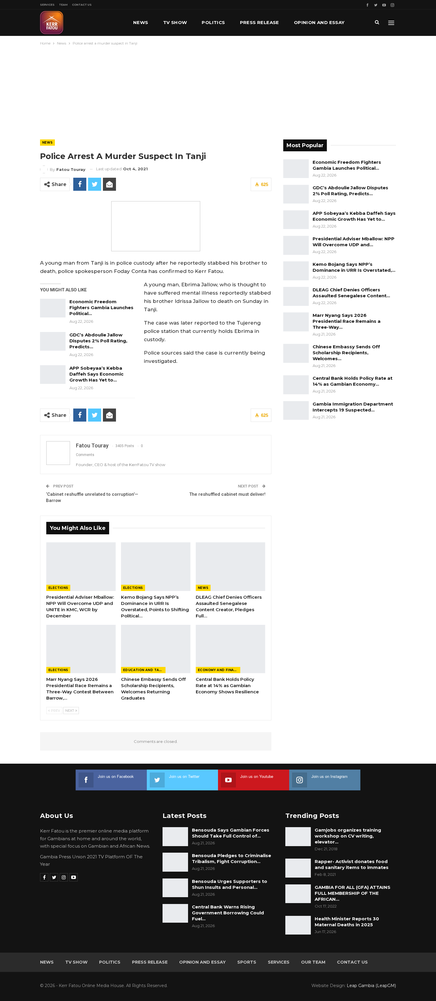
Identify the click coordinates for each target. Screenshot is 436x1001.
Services (47, 4)
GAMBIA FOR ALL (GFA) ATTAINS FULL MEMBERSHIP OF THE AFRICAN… (352, 893)
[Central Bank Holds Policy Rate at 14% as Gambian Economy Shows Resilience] (230, 649)
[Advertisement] (218, 91)
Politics (213, 22)
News (140, 22)
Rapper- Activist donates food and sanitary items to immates (352, 864)
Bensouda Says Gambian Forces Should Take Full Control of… (230, 833)
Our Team (313, 962)
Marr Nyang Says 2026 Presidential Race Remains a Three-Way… (347, 321)
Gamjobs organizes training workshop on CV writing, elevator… (348, 836)
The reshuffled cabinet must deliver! (227, 494)
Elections (58, 588)
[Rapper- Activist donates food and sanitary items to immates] (298, 868)
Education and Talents (144, 670)
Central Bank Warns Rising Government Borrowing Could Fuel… (228, 912)
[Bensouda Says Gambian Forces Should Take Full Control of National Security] (175, 836)
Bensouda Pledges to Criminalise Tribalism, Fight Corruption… (231, 858)
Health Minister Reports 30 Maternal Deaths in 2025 (347, 921)
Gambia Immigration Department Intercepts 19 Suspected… (353, 407)
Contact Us (82, 4)
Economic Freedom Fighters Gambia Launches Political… (101, 307)
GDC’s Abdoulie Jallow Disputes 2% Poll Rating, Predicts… (98, 340)
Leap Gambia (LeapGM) (371, 985)
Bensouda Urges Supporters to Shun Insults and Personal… (229, 884)
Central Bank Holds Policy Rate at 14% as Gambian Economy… (352, 381)
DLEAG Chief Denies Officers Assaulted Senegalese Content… (351, 292)
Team (63, 4)
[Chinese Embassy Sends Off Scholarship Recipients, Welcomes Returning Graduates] (155, 649)
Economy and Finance (219, 670)
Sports (246, 962)
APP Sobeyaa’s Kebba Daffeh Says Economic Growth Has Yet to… (96, 374)
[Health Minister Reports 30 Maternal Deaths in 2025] (298, 925)
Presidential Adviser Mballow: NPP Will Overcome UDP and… (353, 241)
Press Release (259, 22)
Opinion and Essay (319, 22)
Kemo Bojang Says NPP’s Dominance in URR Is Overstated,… (354, 267)
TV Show (175, 22)
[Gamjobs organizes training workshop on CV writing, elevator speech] (298, 836)
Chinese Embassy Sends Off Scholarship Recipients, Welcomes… (346, 352)
